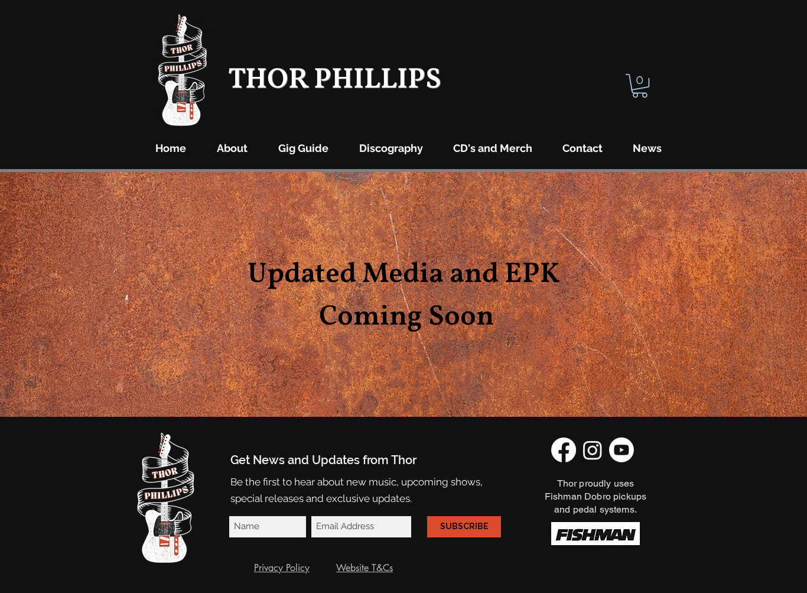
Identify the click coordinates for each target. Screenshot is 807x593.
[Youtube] (621, 450)
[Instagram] (592, 450)
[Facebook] (563, 450)
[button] (640, 86)
